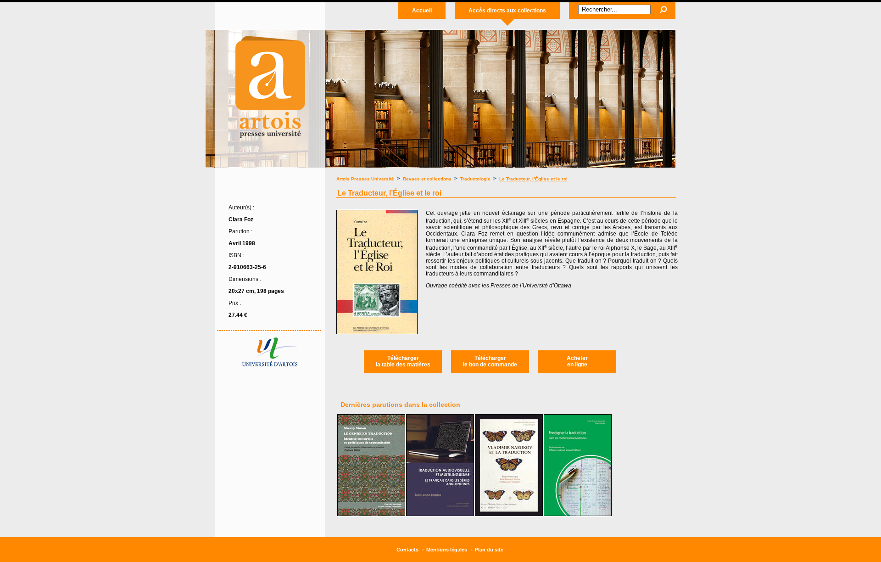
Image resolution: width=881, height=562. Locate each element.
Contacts (407, 549)
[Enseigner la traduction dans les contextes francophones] (578, 514)
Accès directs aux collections (507, 10)
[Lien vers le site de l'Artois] (269, 364)
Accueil (422, 10)
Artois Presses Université (365, 178)
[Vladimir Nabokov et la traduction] (509, 514)
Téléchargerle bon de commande (490, 361)
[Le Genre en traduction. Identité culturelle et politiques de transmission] (371, 514)
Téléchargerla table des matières (403, 361)
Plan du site (489, 549)
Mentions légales (446, 549)
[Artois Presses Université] (270, 143)
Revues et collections (428, 178)
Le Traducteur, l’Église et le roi (533, 178)
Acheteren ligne (577, 361)
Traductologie (475, 178)
